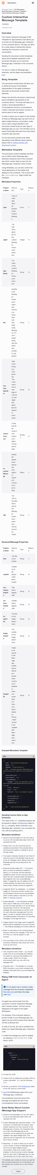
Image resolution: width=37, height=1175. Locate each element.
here (3, 75)
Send (5, 1092)
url (9, 1086)
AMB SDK (10, 992)
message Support (15, 898)
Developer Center (7, 9)
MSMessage (22, 823)
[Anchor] (13, 33)
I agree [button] (18, 1171)
